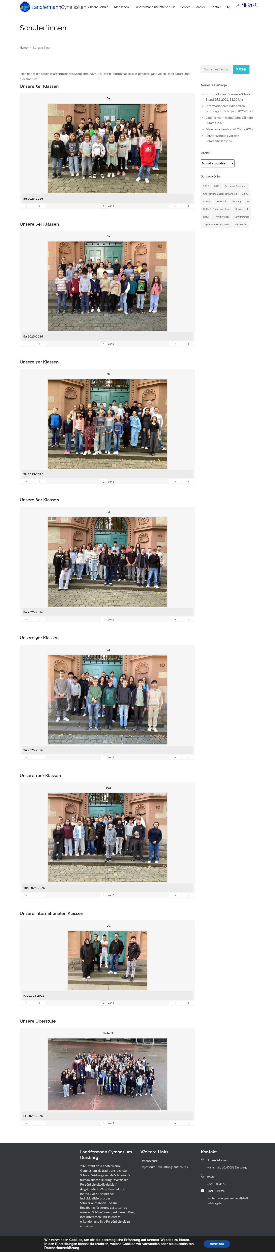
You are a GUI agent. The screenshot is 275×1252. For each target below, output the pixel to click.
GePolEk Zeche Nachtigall (216, 209)
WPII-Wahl (240, 224)
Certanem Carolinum (236, 186)
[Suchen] (228, 7)
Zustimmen (217, 1244)
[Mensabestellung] (244, 4)
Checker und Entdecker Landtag (220, 193)
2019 (206, 186)
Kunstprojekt (242, 209)
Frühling (236, 201)
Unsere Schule (98, 7)
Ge (247, 201)
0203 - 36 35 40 (216, 1183)
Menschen (121, 7)
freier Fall (221, 201)
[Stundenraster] (255, 4)
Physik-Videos (222, 216)
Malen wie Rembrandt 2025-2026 (229, 129)
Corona (207, 201)
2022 (217, 186)
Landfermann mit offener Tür (154, 7)
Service (185, 7)
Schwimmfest (242, 216)
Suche (241, 69)
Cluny (245, 193)
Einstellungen (66, 1244)
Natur (206, 216)
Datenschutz (149, 1161)
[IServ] (238, 4)
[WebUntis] (249, 4)
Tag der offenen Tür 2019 (216, 224)
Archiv (200, 7)
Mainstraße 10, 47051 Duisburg (227, 1167)
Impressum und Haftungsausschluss (164, 1167)
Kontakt (216, 7)
